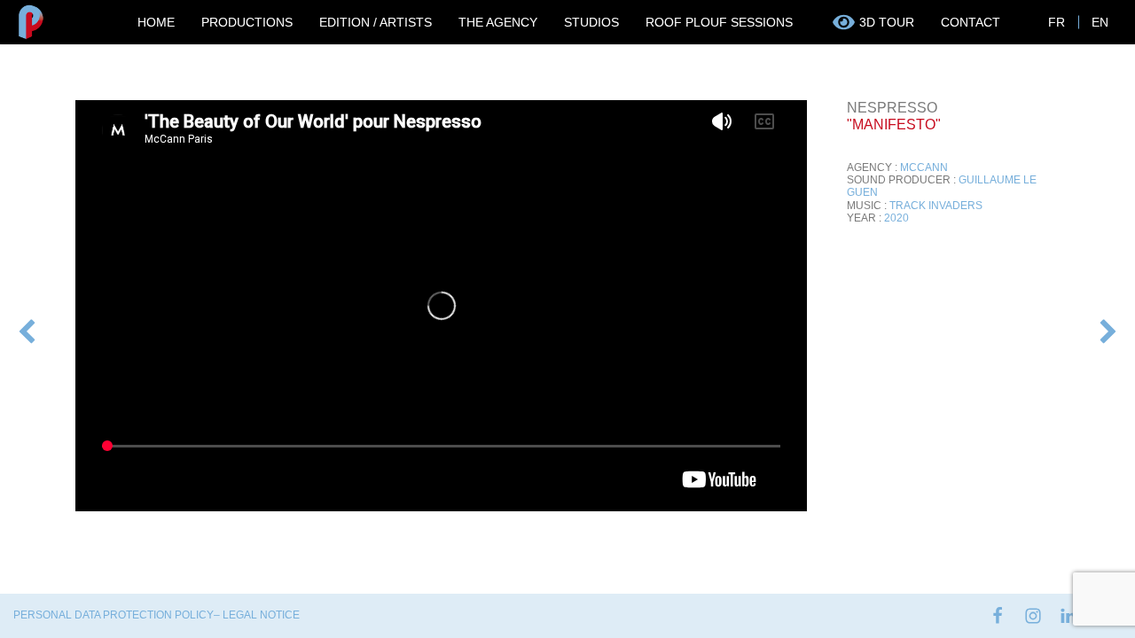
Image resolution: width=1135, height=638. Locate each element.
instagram (1033, 616)
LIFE (1093, 327)
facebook (997, 616)
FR (1056, 22)
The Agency (497, 22)
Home (156, 22)
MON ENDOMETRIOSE (26, 333)
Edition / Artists (375, 22)
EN (1100, 22)
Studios (591, 22)
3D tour (886, 22)
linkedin (1068, 616)
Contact (970, 22)
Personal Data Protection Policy (113, 615)
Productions (247, 22)
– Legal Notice (257, 615)
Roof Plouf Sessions (719, 22)
